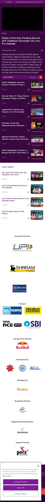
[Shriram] (22, 247)
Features (4, 179)
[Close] (38, 466)
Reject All (20, 488)
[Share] (42, 50)
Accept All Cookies (21, 482)
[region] (20, 481)
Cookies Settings (20, 494)
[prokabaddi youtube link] (42, 462)
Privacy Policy (6, 476)
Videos (4, 33)
